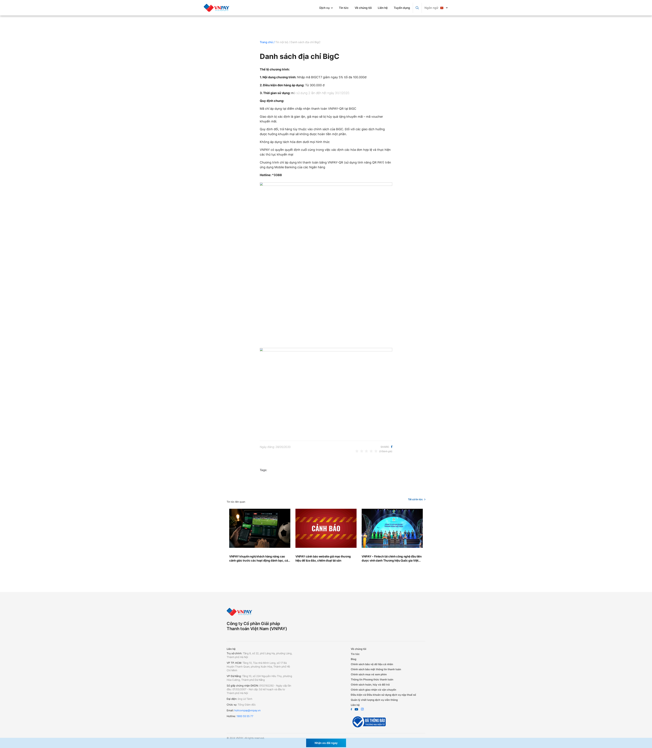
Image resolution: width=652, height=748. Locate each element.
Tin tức (344, 7)
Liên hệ (383, 7)
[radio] (357, 451)
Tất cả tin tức (415, 499)
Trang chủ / (267, 42)
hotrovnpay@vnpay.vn (247, 710)
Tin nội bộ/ (282, 42)
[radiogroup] (366, 451)
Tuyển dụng (402, 7)
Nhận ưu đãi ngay (326, 743)
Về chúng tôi (363, 7)
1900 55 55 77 (245, 716)
